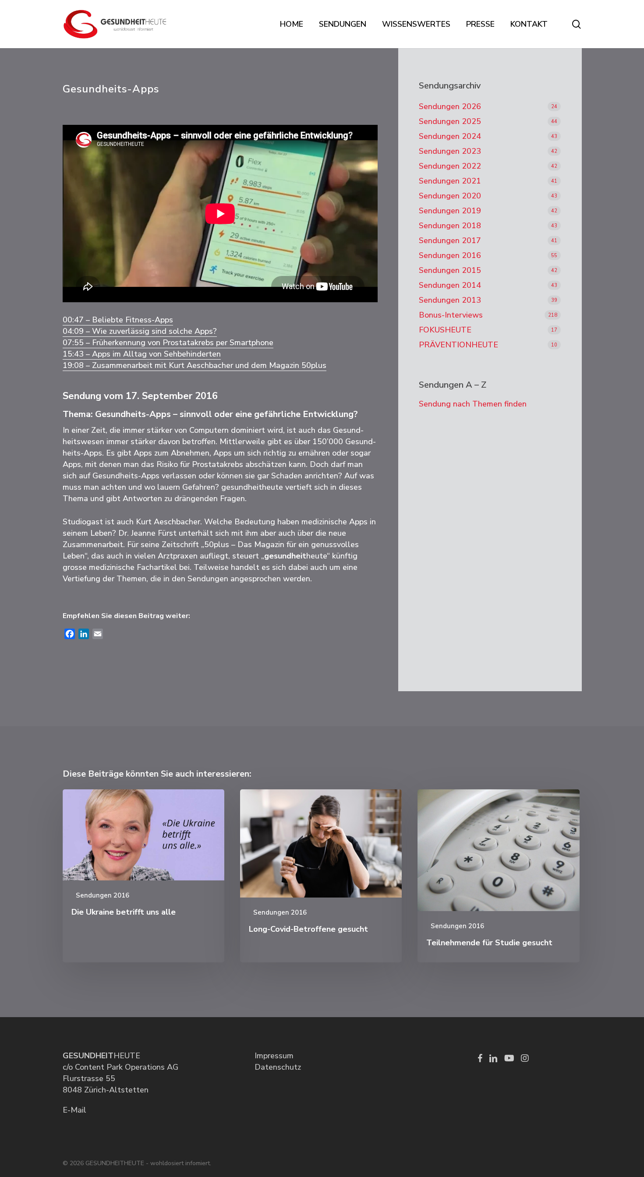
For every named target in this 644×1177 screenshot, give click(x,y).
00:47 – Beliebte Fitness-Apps (118, 320)
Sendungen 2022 (450, 166)
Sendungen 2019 (450, 210)
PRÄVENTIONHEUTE (458, 344)
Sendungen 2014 (450, 285)
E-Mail (74, 1110)
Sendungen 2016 (450, 255)
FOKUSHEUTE (445, 330)
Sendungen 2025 (450, 121)
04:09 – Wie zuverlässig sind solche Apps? (140, 331)
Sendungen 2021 (450, 181)
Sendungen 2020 (450, 196)
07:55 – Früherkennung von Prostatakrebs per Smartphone (168, 342)
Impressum (274, 1055)
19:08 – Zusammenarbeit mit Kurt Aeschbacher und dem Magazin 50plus (194, 365)
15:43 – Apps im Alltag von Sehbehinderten (142, 354)
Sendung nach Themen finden (473, 404)
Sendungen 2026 (450, 106)
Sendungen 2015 (450, 270)
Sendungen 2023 (450, 151)
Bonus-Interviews (451, 315)
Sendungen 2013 (450, 300)
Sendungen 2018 (450, 225)
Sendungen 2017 (450, 240)
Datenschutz (278, 1067)
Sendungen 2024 (450, 136)
